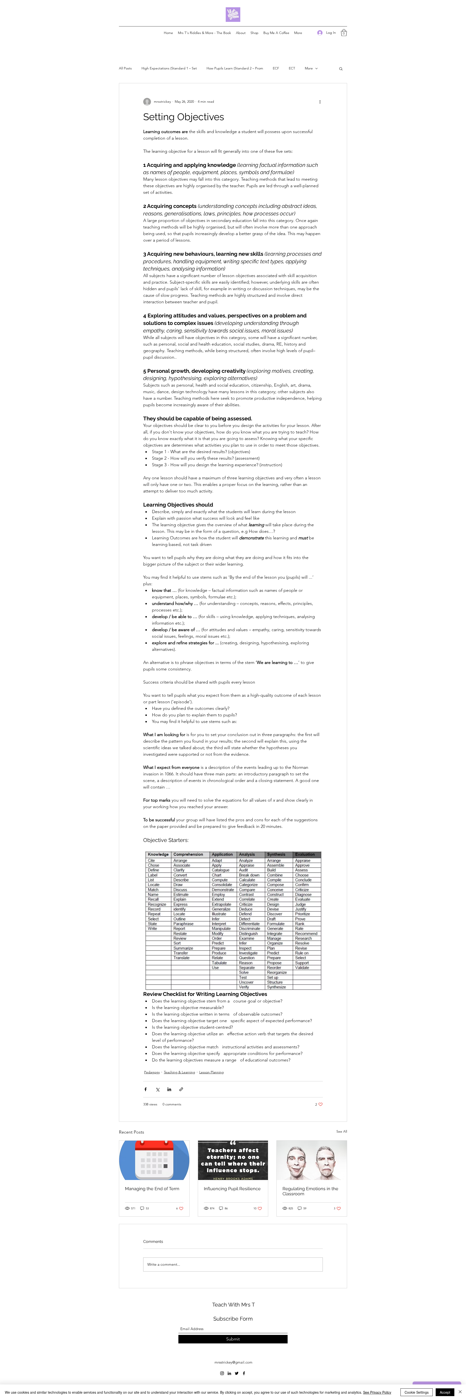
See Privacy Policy (377, 1392)
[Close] (460, 1392)
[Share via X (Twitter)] (157, 1089)
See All (341, 1131)
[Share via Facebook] (145, 1089)
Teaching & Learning (179, 1072)
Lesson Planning (211, 1072)
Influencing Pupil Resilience (232, 1188)
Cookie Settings (417, 1392)
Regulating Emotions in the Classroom (310, 1191)
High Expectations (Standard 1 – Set (169, 68)
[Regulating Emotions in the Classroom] (312, 1160)
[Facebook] (243, 1373)
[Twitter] (236, 1373)
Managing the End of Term (152, 1188)
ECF (276, 68)
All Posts (125, 68)
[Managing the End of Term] (154, 1160)
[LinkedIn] (229, 1373)
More (309, 68)
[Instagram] (222, 1373)
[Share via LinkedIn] (169, 1089)
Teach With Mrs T (233, 1304)
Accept (445, 1392)
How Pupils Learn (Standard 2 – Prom (235, 68)
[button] (344, 32)
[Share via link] (181, 1089)
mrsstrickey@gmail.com (233, 1362)
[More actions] (320, 102)
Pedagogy (152, 1072)
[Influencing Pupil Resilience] (233, 1160)
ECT (292, 68)
